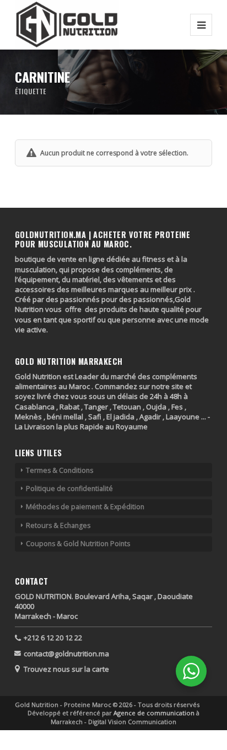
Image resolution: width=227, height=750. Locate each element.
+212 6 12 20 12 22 (53, 638)
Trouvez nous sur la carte (66, 669)
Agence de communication (155, 713)
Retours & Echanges (58, 525)
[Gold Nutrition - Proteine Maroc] (67, 24)
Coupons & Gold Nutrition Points (78, 543)
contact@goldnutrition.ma (66, 654)
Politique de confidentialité (69, 488)
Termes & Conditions (59, 470)
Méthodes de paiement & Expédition (85, 506)
